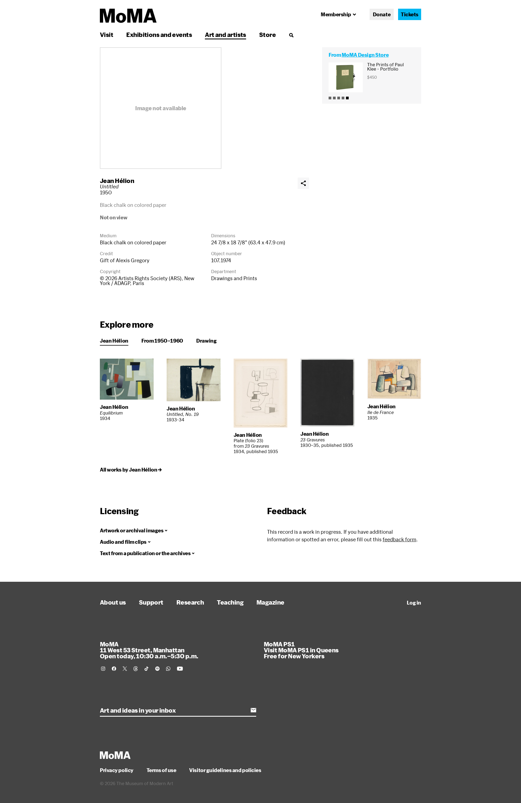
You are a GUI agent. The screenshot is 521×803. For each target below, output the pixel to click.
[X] (125, 668)
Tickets (409, 14)
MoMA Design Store (365, 55)
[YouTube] (180, 668)
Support (151, 602)
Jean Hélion (117, 180)
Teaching (230, 602)
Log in (414, 602)
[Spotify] (157, 668)
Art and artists (225, 34)
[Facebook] (114, 668)
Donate (381, 14)
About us (113, 602)
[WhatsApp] (168, 668)
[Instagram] (103, 668)
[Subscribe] (253, 710)
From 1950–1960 (162, 341)
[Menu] (291, 35)
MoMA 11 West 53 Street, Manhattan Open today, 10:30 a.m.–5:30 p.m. (149, 649)
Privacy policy (117, 770)
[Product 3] (338, 98)
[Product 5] (347, 98)
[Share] (303, 183)
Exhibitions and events (159, 34)
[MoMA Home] (128, 16)
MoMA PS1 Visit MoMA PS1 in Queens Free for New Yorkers (301, 649)
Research (190, 602)
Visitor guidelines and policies (225, 770)
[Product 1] (330, 98)
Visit (106, 34)
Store (267, 34)
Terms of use (161, 770)
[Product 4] (343, 98)
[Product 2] (334, 98)
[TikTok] (146, 668)
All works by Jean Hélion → (130, 469)
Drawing (206, 341)
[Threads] (135, 668)
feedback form (399, 539)
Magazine (270, 602)
